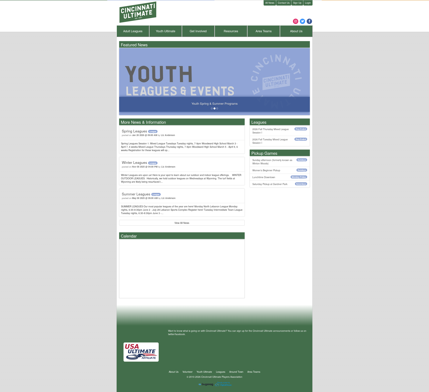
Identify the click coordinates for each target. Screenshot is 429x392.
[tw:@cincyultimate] (302, 20)
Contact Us (284, 2)
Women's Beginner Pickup (279, 170)
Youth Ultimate (204, 371)
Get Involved (198, 31)
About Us (173, 371)
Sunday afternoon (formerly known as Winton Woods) (279, 161)
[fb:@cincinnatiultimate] (309, 20)
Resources (231, 31)
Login (308, 2)
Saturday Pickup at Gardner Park (279, 184)
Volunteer (187, 371)
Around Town (236, 371)
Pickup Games (264, 153)
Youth (165, 31)
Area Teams (253, 371)
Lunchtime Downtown (279, 177)
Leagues (132, 31)
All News (269, 2)
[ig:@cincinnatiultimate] (295, 20)
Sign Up (297, 2)
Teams (264, 31)
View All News (181, 222)
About (296, 31)
